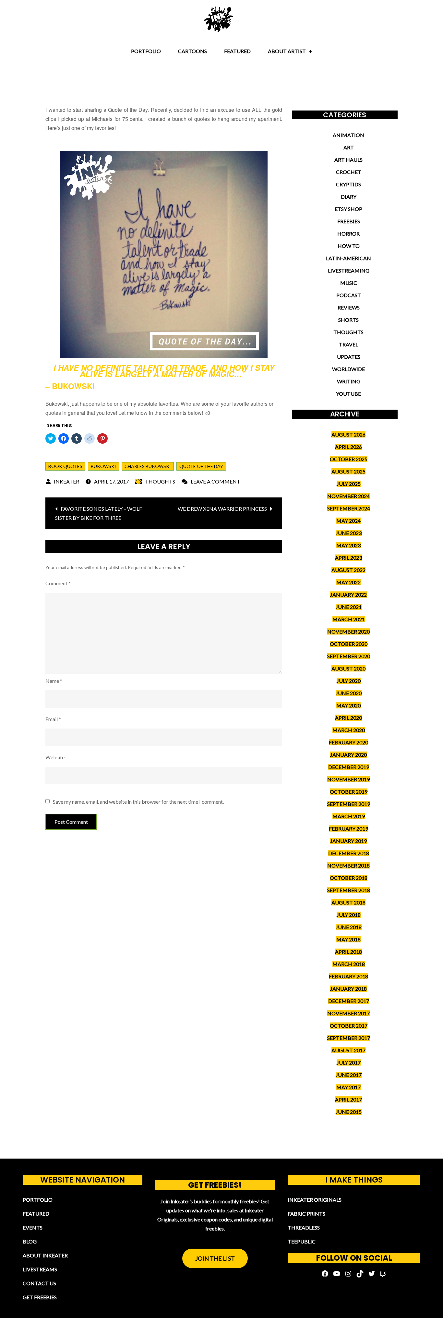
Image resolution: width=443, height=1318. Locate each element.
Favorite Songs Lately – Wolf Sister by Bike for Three (98, 513)
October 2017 (348, 1025)
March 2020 (348, 730)
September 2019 (348, 804)
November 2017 (348, 1013)
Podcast (348, 295)
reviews (349, 307)
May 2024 (348, 521)
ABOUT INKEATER (45, 1255)
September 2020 (348, 656)
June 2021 (349, 607)
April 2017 (348, 1099)
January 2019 (348, 841)
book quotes (65, 466)
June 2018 (349, 927)
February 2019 (348, 828)
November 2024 (348, 496)
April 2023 (348, 557)
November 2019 (348, 779)
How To (349, 246)
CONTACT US (39, 1283)
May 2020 (348, 705)
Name (53, 681)
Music (348, 283)
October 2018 (348, 878)
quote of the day (201, 466)
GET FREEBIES (40, 1297)
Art (348, 147)
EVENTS (32, 1227)
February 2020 (348, 742)
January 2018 (348, 989)
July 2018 (349, 915)
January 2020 (348, 755)
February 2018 (348, 976)
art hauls (348, 160)
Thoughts (160, 481)
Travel (348, 344)
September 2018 (348, 890)
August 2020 (348, 668)
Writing (348, 381)
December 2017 (348, 1001)
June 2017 (349, 1075)
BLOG (30, 1241)
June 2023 (349, 533)
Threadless (304, 1227)
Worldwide (348, 369)
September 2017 (348, 1038)
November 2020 (348, 631)
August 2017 (348, 1050)
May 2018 (348, 939)
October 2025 (348, 459)
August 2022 (348, 570)
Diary (348, 196)
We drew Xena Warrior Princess (222, 509)
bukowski (103, 466)
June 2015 (349, 1112)
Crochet (348, 172)
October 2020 (348, 644)
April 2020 (348, 718)
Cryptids (348, 184)
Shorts (348, 320)
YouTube (348, 394)
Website (55, 757)
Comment (58, 583)
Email (53, 719)
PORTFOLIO (146, 51)
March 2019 (348, 816)
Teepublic (302, 1241)
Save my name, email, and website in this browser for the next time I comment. (138, 801)
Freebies (348, 221)
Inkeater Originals (314, 1199)
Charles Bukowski (148, 466)
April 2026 (348, 447)
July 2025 (349, 484)
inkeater (66, 481)
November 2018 (348, 865)
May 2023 (348, 545)
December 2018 (348, 853)
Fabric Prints (306, 1213)
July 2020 (349, 681)
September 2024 (348, 508)
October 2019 (348, 791)
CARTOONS (192, 51)
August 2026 (348, 434)
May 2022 (348, 582)
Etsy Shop (348, 209)
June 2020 (349, 693)
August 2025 (348, 471)
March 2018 (348, 964)
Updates (348, 357)
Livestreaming (348, 270)
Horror (348, 233)
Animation (348, 135)
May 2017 (348, 1087)
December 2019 (348, 767)
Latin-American (348, 258)
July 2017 (349, 1062)
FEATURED (237, 51)
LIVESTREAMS (40, 1269)
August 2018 (348, 902)
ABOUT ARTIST (287, 51)
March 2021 (348, 619)
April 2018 (348, 952)
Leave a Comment (215, 481)
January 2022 (348, 594)
